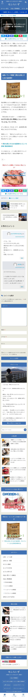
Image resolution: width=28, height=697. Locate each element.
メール (4, 336)
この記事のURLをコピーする (14, 39)
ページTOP (14, 696)
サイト (3, 343)
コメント (6, 306)
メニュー (23, 696)
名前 (3, 329)
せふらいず (14, 4)
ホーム (4, 15)
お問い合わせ (7, 685)
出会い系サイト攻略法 (9, 575)
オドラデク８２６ (16, 233)
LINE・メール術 (7, 557)
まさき (19, 264)
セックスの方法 (7, 568)
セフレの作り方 (7, 571)
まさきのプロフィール (18, 685)
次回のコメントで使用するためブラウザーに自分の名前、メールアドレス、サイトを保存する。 (13, 353)
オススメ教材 (12, 15)
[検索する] (25, 429)
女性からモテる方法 (8, 597)
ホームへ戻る (5, 8)
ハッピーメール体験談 (10, 589)
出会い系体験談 (15, 8)
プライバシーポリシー (18, 688)
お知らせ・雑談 (7, 560)
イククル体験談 (9, 586)
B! (11, 36)
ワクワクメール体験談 (10, 593)
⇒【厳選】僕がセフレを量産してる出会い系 (14, 12)
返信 (22, 258)
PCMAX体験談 (8, 582)
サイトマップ (7, 688)
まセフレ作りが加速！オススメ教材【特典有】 (14, 681)
